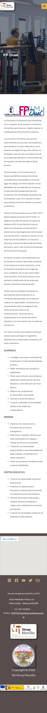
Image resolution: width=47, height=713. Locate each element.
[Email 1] (37, 580)
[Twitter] (30, 580)
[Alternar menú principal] (44, 6)
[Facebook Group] (16, 580)
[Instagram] (9, 580)
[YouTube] (23, 580)
